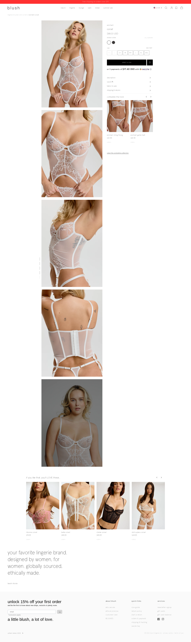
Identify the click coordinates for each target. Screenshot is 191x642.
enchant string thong (115, 135)
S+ (120, 53)
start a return (136, 615)
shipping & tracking (139, 622)
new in (63, 8)
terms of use (178, 633)
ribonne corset (31, 532)
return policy (136, 611)
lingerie (72, 8)
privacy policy (168, 633)
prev (108, 116)
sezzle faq (135, 626)
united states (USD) (14, 633)
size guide (135, 607)
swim (89, 8)
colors (109, 142)
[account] (171, 8)
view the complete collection (118, 153)
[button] (166, 8)
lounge (81, 8)
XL (141, 53)
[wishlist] (176, 8)
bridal (97, 8)
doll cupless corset (139, 532)
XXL (146, 53)
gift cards (161, 611)
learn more (13, 583)
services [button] (161, 601)
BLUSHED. (110, 618)
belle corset (65, 532)
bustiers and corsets (20, 15)
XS (109, 53)
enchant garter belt (138, 135)
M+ (130, 53)
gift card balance (164, 615)
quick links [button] (136, 601)
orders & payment (138, 618)
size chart (149, 48)
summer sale (108, 8)
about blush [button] (111, 601)
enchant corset (34, 15)
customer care (111, 615)
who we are (110, 607)
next (127, 116)
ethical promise (112, 611)
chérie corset (102, 532)
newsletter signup (164, 607)
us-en (158, 8)
